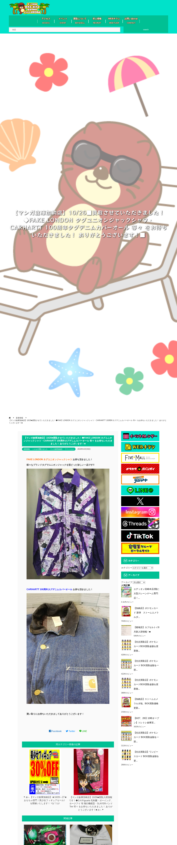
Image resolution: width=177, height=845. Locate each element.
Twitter (71, 731)
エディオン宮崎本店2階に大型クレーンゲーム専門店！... (146, 593)
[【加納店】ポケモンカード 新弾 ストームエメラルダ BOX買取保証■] (126, 611)
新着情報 (27, 449)
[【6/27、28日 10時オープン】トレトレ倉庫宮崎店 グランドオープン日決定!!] (126, 721)
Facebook (56, 731)
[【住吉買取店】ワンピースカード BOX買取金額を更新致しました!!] (126, 755)
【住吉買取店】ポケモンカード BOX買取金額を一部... (146, 665)
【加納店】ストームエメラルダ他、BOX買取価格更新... (146, 703)
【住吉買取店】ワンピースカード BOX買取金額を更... (146, 756)
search (146, 30)
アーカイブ (126, 582)
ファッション (69, 449)
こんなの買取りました (40, 449)
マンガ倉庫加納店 (56, 449)
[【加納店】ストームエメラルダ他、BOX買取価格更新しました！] (126, 702)
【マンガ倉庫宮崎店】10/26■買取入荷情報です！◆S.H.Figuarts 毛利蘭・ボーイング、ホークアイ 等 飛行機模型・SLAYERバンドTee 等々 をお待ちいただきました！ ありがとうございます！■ (91, 803)
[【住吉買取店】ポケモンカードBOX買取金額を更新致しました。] (126, 645)
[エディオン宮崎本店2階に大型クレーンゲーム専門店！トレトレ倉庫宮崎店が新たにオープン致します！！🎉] (126, 592)
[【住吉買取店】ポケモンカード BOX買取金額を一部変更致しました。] (126, 664)
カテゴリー (126, 568)
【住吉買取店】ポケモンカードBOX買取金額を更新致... (146, 646)
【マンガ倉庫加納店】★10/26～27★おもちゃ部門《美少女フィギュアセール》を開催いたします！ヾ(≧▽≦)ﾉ (45, 800)
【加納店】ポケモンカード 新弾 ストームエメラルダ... (146, 612)
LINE (84, 731)
